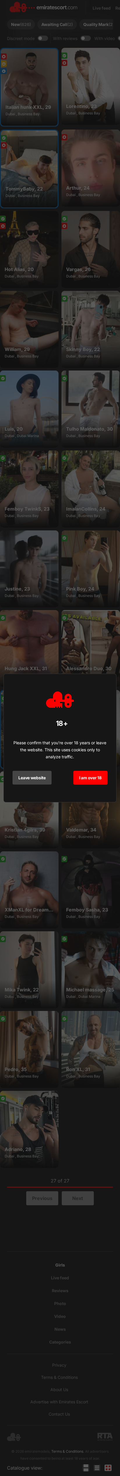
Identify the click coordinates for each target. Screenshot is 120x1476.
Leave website (31, 777)
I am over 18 (90, 777)
